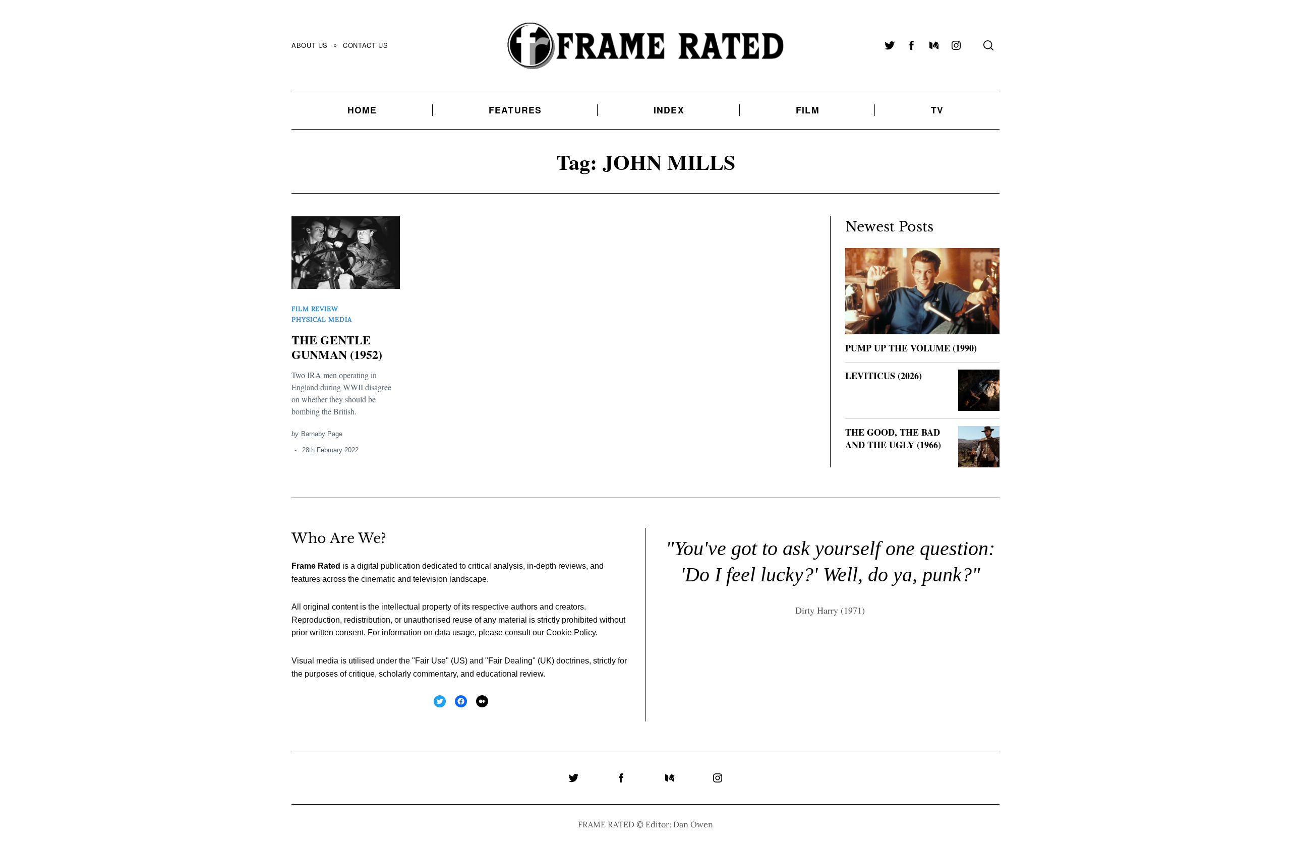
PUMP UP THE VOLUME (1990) (911, 347)
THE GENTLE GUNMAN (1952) (336, 347)
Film (807, 109)
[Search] (988, 45)
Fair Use (430, 660)
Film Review (314, 309)
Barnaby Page (321, 434)
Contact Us (365, 45)
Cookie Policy (571, 632)
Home (362, 109)
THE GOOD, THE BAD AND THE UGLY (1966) (893, 438)
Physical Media (321, 319)
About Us (309, 45)
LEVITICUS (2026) (883, 375)
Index (669, 109)
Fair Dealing (510, 660)
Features (515, 109)
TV (937, 109)
